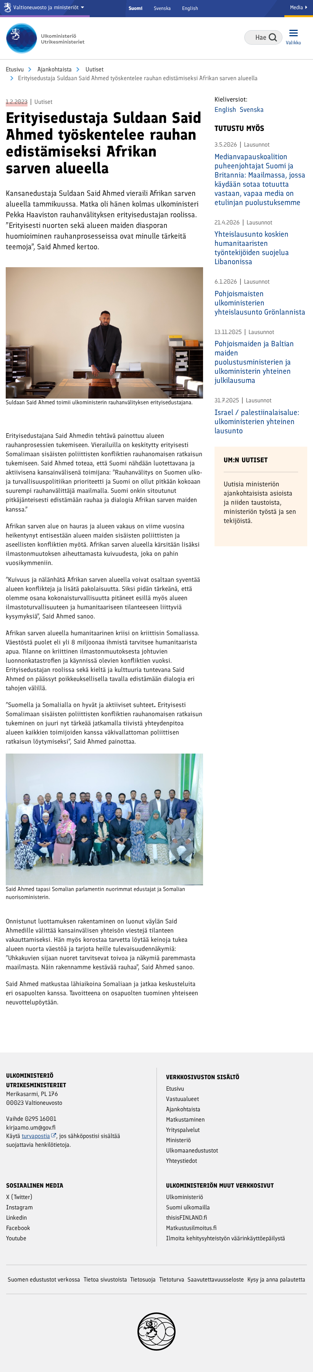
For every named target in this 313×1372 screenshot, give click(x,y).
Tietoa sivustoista (105, 1279)
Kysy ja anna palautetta (276, 1279)
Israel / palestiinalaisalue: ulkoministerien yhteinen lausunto (257, 421)
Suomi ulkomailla (188, 1207)
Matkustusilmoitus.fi (191, 1228)
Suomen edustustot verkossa (44, 1279)
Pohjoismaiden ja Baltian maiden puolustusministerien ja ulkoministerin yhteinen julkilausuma (254, 362)
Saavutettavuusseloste (215, 1279)
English (190, 8)
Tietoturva (171, 1279)
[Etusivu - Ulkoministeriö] (48, 38)
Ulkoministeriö (184, 1197)
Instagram (19, 1207)
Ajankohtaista (54, 69)
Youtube (16, 1238)
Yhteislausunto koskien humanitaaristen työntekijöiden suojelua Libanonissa (252, 247)
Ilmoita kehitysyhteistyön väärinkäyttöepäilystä (225, 1238)
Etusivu (15, 69)
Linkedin (16, 1217)
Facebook (18, 1228)
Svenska (162, 8)
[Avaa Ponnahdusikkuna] (104, 332)
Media (297, 7)
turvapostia (36, 1136)
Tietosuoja (143, 1279)
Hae (273, 37)
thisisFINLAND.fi (186, 1217)
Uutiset (93, 69)
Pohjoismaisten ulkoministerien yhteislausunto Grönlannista (260, 302)
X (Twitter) (19, 1197)
